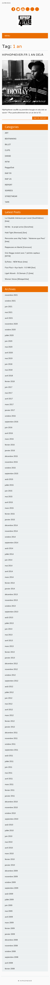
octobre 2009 (10, 882)
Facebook (13, 9)
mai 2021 (8, 312)
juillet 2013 (9, 623)
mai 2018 (8, 370)
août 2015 (9, 479)
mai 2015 (8, 497)
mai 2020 (8, 347)
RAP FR (36, 118)
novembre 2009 (11, 876)
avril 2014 (9, 571)
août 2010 (9, 825)
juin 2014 (8, 560)
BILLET (8, 144)
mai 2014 (8, 566)
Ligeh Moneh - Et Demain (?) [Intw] (19, 273)
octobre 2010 (10, 813)
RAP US (8, 179)
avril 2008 (9, 963)
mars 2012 (9, 715)
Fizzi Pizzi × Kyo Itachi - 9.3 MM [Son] (20, 267)
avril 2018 (9, 376)
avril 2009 (9, 917)
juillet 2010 (9, 830)
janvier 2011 (10, 796)
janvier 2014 (10, 589)
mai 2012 (8, 704)
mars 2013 (9, 646)
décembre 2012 (11, 663)
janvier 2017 (10, 410)
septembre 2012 (11, 681)
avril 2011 (9, 779)
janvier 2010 (10, 865)
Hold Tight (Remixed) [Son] (16, 233)
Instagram (27, 9)
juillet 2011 (9, 761)
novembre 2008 (11, 946)
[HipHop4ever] (25, 26)
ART (6, 133)
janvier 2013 (10, 658)
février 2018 (10, 381)
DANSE (8, 156)
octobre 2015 (10, 468)
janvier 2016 (10, 450)
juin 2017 (8, 387)
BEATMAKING (10, 139)
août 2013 (9, 617)
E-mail (32, 9)
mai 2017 (8, 393)
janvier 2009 (10, 934)
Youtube (23, 9)
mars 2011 (9, 784)
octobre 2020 (10, 330)
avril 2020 (9, 353)
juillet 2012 (9, 692)
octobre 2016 (10, 416)
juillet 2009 (9, 900)
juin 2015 (8, 491)
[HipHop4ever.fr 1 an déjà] (25, 104)
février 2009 (10, 928)
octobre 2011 (10, 744)
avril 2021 (9, 318)
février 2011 (9, 790)
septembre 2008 (11, 957)
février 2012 (10, 721)
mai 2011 (8, 773)
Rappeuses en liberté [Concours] (18, 247)
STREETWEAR (11, 196)
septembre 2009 (11, 888)
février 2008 (10, 969)
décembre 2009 (11, 871)
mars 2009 (9, 923)
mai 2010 (8, 842)
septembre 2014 (11, 543)
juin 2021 (8, 307)
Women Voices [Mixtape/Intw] (17, 279)
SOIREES (9, 190)
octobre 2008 (10, 951)
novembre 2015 (11, 462)
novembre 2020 (11, 324)
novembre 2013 (11, 600)
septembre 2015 (11, 473)
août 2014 (9, 548)
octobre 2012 (10, 675)
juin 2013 (8, 629)
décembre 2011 (11, 733)
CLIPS (7, 150)
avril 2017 (9, 399)
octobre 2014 (10, 537)
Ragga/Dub (9, 167)
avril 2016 (9, 433)
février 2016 (10, 445)
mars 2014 (9, 577)
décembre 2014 (11, 525)
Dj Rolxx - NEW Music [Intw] (16, 262)
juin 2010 (8, 836)
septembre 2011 (11, 750)
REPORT (43, 118)
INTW (7, 162)
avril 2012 (9, 710)
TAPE (7, 202)
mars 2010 (9, 853)
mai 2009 (8, 911)
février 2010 (10, 859)
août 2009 (9, 894)
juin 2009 (8, 905)
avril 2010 (9, 848)
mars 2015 (9, 508)
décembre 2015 (11, 456)
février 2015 (10, 514)
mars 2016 (9, 439)
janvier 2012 (10, 727)
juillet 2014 (9, 554)
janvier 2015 (10, 520)
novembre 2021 (11, 295)
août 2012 (9, 686)
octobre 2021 (10, 301)
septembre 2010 (11, 819)
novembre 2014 (11, 531)
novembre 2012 (11, 669)
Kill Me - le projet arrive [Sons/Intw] (19, 227)
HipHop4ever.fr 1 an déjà (22, 54)
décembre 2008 (11, 940)
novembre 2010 (11, 807)
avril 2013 (9, 640)
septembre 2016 (11, 422)
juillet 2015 (9, 485)
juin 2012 (8, 698)
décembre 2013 (11, 594)
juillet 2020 (9, 335)
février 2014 (10, 583)
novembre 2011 (11, 738)
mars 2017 (9, 404)
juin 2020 (8, 341)
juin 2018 (8, 364)
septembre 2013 (11, 612)
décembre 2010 (11, 802)
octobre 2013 (10, 606)
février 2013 (10, 652)
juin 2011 (8, 767)
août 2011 (9, 756)
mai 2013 (8, 635)
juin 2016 (8, 427)
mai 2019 (8, 358)
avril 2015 (9, 502)
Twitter (18, 9)
